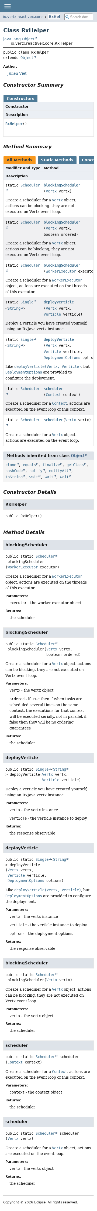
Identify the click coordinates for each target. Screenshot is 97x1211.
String (14, 308)
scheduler (53, 389)
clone (10, 465)
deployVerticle (59, 302)
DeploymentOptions (62, 357)
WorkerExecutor (61, 271)
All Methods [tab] (19, 160)
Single (26, 302)
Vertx (51, 191)
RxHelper (58, 17)
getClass (75, 465)
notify (35, 471)
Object (26, 57)
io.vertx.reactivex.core (23, 17)
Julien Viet (17, 73)
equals (29, 465)
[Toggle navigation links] (7, 6)
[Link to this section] (67, 85)
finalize (51, 465)
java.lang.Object (18, 39)
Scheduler (45, 556)
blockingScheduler (62, 185)
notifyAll (58, 471)
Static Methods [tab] (57, 160)
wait (33, 477)
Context (53, 394)
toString (14, 477)
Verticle (52, 314)
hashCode (14, 471)
